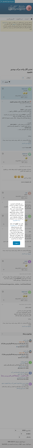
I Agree (17, 243)
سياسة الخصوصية (16, 220)
